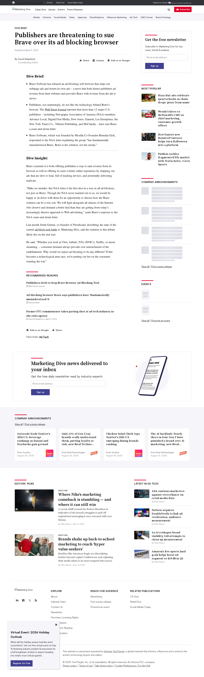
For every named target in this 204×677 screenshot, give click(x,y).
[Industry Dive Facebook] (23, 600)
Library (52, 9)
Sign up (154, 66)
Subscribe (185, 9)
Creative (47, 17)
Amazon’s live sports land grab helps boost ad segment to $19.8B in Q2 (169, 554)
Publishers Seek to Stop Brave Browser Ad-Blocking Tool (62, 283)
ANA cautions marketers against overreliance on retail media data (168, 494)
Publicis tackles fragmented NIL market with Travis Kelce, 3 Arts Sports (174, 159)
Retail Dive (60, 2)
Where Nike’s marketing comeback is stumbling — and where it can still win (84, 499)
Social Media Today (75, 2)
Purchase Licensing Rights (65, 617)
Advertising (96, 596)
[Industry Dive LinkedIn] (17, 600)
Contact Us (57, 606)
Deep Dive (40, 9)
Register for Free (21, 663)
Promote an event (160, 320)
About (54, 596)
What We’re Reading (61, 627)
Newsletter (56, 612)
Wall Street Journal (55, 109)
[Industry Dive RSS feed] (36, 600)
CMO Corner (147, 17)
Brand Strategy (163, 17)
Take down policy (104, 665)
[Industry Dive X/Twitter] (29, 600)
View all (145, 266)
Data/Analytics (97, 17)
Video (72, 17)
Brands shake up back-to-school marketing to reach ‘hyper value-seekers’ (86, 544)
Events (61, 9)
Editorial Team (58, 601)
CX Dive (49, 2)
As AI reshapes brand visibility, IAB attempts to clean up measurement (168, 536)
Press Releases (75, 9)
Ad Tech (134, 17)
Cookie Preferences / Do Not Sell (132, 665)
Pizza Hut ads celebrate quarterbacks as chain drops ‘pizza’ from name (174, 99)
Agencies (82, 17)
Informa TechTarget (114, 651)
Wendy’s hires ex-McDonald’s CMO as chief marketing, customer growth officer (171, 118)
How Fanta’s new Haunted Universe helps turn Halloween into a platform (172, 140)
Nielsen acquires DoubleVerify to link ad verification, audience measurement (167, 515)
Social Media (60, 17)
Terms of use (86, 665)
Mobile (36, 17)
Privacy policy (70, 665)
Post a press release (161, 266)
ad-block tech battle (46, 229)
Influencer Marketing (117, 17)
